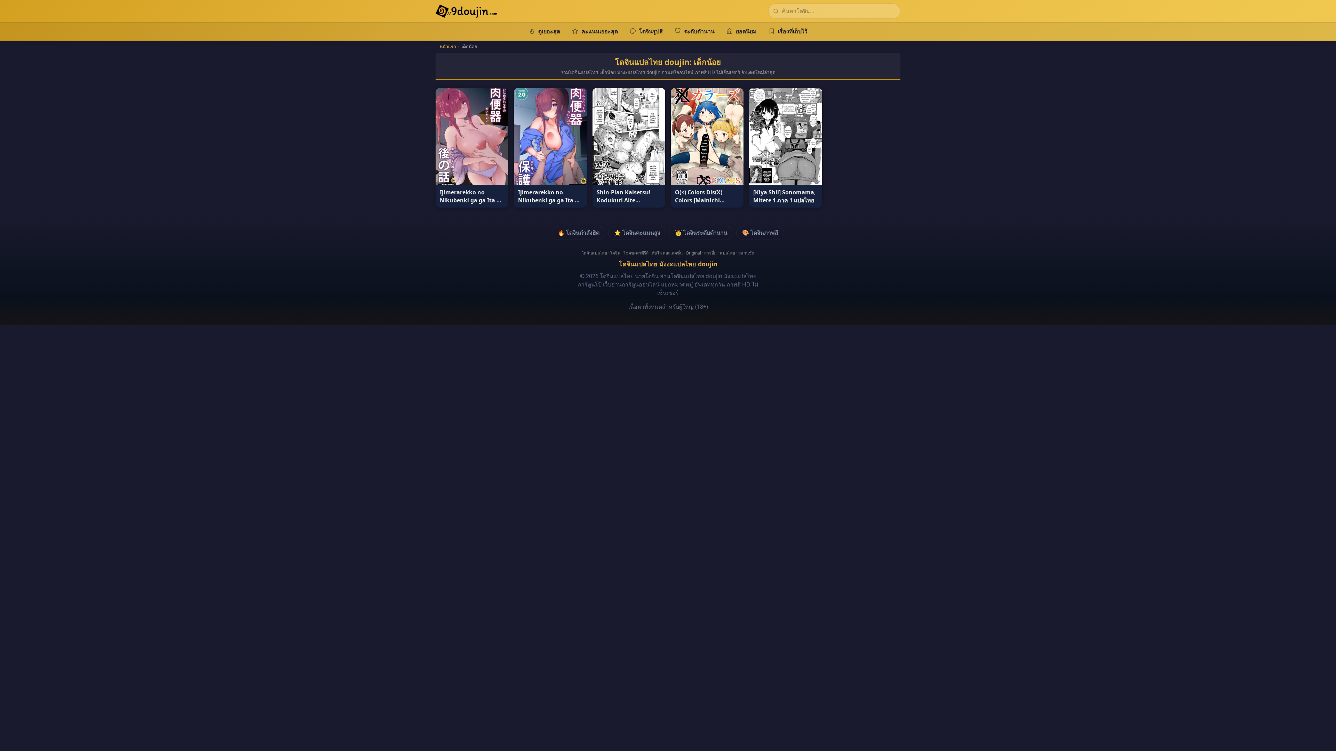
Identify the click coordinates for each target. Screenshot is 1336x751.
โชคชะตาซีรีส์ (636, 253)
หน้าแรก (448, 46)
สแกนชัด (746, 253)
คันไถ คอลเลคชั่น (667, 253)
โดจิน (615, 253)
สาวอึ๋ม (710, 253)
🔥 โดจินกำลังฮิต (578, 232)
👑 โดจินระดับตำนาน (701, 232)
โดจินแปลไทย (594, 253)
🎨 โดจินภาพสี (760, 232)
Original (693, 253)
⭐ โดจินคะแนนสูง (637, 232)
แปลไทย (727, 253)
